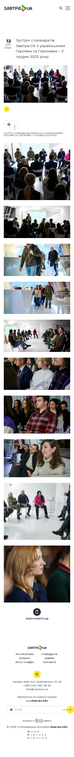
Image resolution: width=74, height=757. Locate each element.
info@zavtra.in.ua (37, 689)
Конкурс (24, 658)
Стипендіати (49, 654)
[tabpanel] (35, 84)
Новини (49, 658)
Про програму (25, 654)
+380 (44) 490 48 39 (37, 686)
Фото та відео (24, 662)
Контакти (49, 662)
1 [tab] (6, 109)
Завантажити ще (37, 619)
